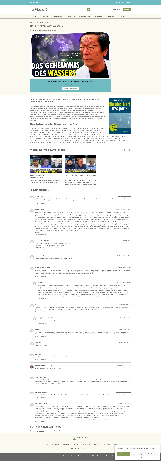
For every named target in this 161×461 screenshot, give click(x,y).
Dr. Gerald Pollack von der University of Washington (70, 116)
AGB (78, 455)
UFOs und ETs (45, 16)
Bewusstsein (58, 16)
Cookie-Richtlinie (129, 457)
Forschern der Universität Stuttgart (93, 112)
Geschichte (98, 16)
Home (34, 16)
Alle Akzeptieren (123, 454)
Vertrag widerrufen (106, 455)
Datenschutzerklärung (139, 457)
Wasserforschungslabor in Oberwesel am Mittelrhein (101, 140)
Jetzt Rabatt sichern (65, 455)
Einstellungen (151, 454)
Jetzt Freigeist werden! (123, 2)
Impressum (147, 457)
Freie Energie (111, 16)
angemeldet (40, 431)
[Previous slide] (124, 150)
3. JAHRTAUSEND (84, 16)
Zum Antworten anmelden (40, 203)
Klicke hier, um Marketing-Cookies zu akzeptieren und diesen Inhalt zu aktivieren (70, 55)
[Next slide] (129, 150)
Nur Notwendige (137, 454)
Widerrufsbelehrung (96, 455)
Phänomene (71, 16)
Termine (122, 16)
